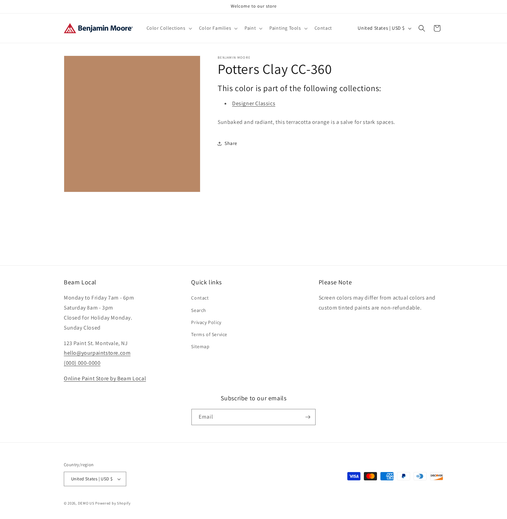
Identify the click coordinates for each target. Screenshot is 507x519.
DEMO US (86, 503)
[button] (168, 28)
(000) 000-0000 (82, 362)
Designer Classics (253, 103)
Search (198, 310)
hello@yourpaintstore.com (97, 352)
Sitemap (200, 346)
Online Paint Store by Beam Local (105, 378)
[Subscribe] (307, 417)
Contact (200, 298)
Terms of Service (209, 334)
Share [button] (231, 143)
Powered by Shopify (113, 503)
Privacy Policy (206, 322)
